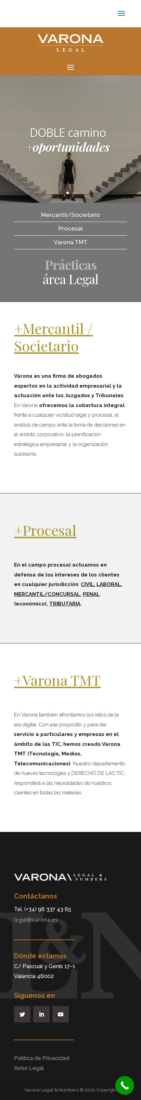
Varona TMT (71, 242)
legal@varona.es (36, 919)
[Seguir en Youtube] (60, 1014)
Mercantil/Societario (70, 214)
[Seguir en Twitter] (22, 1014)
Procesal (71, 228)
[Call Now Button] (124, 1085)
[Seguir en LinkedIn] (41, 1014)
